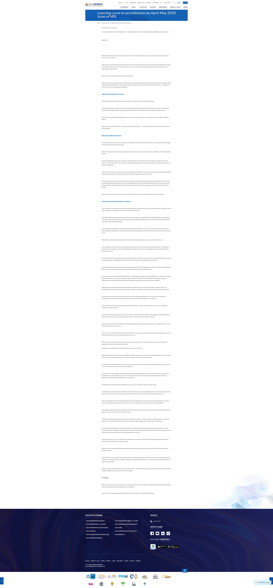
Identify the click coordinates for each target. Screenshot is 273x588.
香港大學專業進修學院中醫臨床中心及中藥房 (126, 520)
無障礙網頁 (138, 560)
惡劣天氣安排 (167, 2)
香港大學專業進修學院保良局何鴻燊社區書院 (97, 534)
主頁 (98, 23)
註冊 (186, 2)
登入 (180, 2)
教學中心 (149, 2)
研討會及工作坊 (141, 2)
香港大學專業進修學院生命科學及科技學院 (97, 527)
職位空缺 (87, 560)
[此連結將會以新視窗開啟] (162, 546)
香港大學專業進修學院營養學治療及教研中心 (126, 524)
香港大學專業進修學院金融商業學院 (95, 520)
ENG (125, 2)
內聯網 (113, 560)
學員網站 (156, 2)
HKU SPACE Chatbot (264, 582)
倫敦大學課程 (118, 527)
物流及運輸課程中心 (120, 534)
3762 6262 (157, 521)
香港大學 (121, 2)
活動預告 (134, 2)
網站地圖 (132, 560)
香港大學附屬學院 (91, 531)
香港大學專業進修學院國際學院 (94, 538)
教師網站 (108, 560)
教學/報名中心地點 (95, 560)
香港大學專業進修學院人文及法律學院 (96, 524)
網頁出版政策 (120, 560)
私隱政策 (126, 560)
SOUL (161, 2)
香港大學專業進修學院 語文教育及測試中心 (126, 531)
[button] (174, 2)
